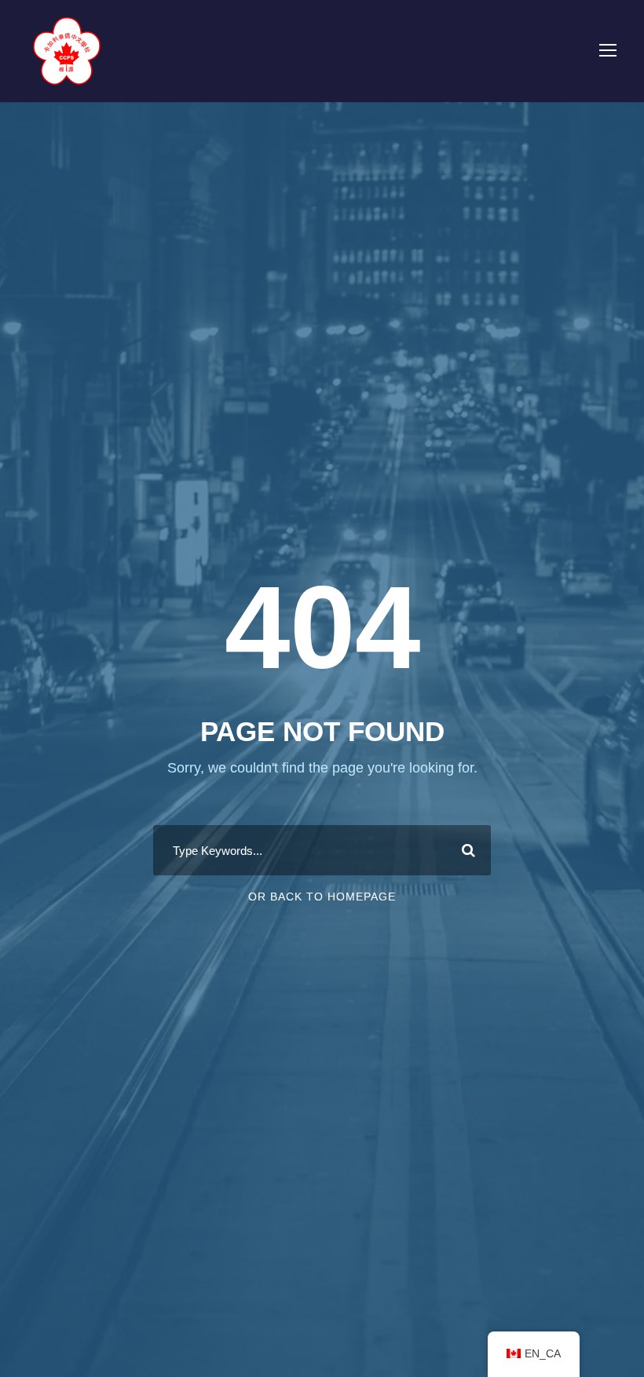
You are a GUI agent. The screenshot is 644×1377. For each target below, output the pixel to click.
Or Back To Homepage (322, 896)
